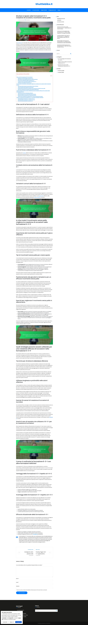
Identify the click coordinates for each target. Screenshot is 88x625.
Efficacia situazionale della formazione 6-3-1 (25, 100)
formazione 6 (19, 42)
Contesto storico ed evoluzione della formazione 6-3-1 (27, 81)
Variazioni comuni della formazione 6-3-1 (25, 82)
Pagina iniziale (44, 10)
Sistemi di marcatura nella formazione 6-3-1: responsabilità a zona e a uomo (64, 27)
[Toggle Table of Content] (51, 76)
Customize (5, 622)
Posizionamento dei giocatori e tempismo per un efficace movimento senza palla (31, 88)
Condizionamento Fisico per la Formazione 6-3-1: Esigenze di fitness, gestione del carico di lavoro (63, 37)
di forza (24, 152)
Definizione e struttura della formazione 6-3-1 (25, 78)
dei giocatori (41, 195)
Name (17, 578)
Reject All (12, 622)
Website (17, 586)
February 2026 (61, 70)
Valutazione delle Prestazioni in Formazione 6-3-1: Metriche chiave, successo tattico (64, 46)
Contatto (29, 10)
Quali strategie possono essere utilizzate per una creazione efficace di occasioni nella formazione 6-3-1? (33, 91)
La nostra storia (35, 10)
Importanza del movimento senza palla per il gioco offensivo (28, 86)
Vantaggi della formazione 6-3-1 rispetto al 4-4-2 (26, 98)
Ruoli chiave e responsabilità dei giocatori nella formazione (28, 79)
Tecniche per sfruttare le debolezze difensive (25, 93)
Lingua (59, 10)
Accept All (18, 622)
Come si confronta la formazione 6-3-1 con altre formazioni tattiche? (30, 97)
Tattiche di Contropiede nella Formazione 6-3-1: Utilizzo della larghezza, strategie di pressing (63, 32)
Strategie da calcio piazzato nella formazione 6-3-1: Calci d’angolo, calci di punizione (27, 553)
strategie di (35, 534)
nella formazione (37, 197)
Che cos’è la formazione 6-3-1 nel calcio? (24, 77)
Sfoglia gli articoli (52, 10)
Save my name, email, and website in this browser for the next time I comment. (32, 589)
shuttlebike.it (44, 4)
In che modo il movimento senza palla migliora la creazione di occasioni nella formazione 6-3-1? (34, 84)
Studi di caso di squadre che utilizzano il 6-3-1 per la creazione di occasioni (30, 96)
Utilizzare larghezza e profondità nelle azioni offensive (27, 94)
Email (17, 582)
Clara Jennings (21, 20)
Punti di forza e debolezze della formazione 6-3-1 (26, 80)
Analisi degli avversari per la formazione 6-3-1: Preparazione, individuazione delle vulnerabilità (64, 41)
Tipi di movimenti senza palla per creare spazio (25, 87)
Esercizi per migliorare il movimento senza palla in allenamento (28, 89)
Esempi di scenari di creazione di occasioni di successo (27, 95)
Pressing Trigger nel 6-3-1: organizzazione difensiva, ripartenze (41, 553)
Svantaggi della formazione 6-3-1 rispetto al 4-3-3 (26, 99)
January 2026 (61, 72)
